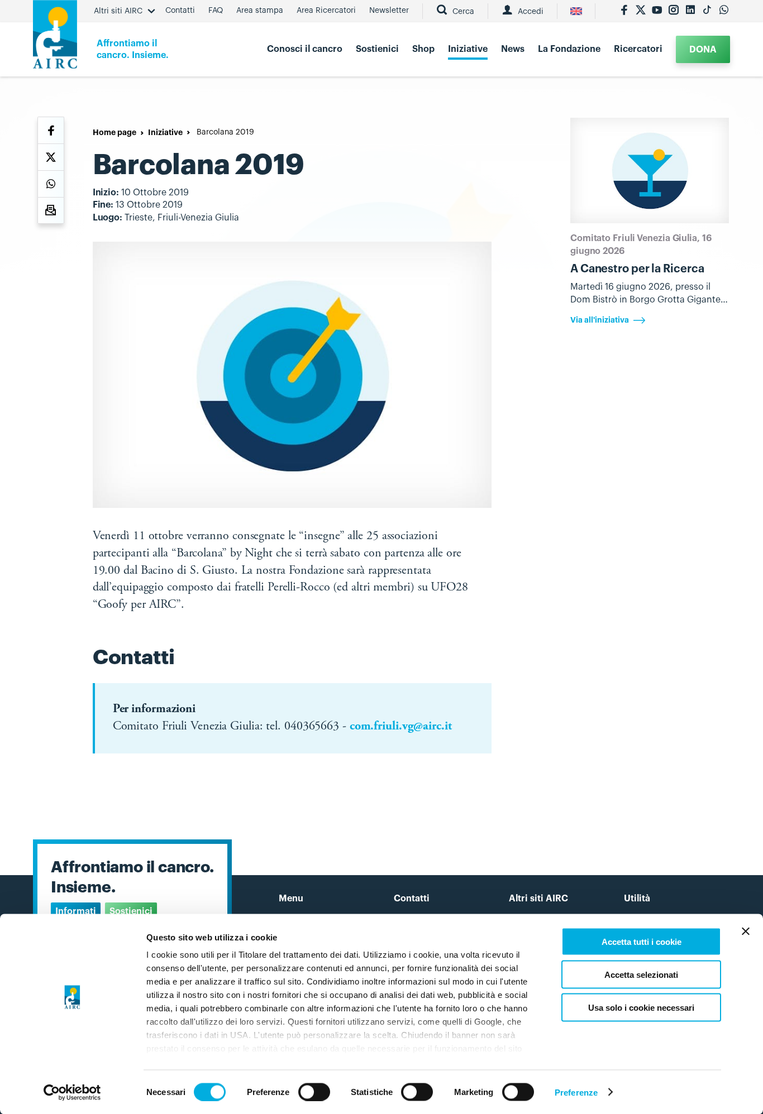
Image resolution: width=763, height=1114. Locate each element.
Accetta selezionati (641, 974)
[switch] (314, 1092)
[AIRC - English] (576, 11)
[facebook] (624, 11)
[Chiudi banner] (746, 931)
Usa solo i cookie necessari (641, 1007)
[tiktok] (707, 11)
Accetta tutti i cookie (641, 942)
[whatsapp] (724, 11)
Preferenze (576, 1092)
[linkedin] (690, 11)
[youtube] (657, 11)
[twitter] (641, 11)
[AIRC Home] (55, 38)
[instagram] (673, 11)
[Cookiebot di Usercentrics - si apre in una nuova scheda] (72, 1092)
